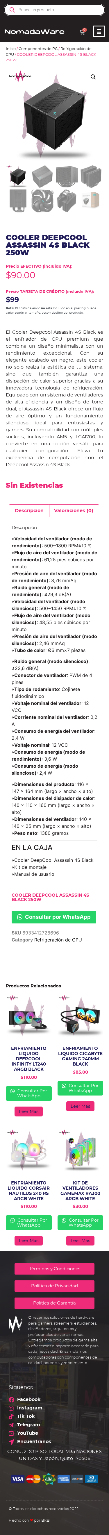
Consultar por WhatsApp (57, 917)
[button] (93, 77)
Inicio (11, 49)
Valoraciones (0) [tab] (73, 510)
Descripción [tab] (29, 510)
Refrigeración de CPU (58, 940)
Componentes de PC (38, 49)
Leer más (28, 1111)
